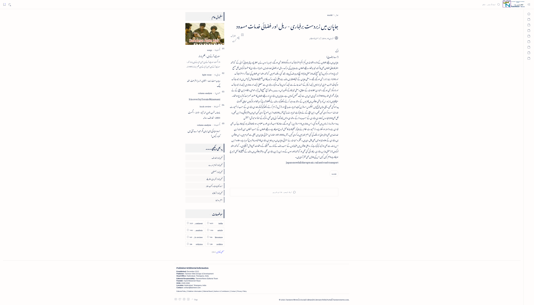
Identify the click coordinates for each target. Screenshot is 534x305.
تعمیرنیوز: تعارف (217, 157)
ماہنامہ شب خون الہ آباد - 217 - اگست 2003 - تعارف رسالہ (204, 114)
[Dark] (9, 4)
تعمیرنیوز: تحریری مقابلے (214, 178)
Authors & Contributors (221, 291)
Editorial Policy (181, 291)
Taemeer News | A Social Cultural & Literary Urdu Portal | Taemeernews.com (317, 299)
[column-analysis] (205, 93)
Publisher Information (194, 291)
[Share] (235, 38)
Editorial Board (208, 291)
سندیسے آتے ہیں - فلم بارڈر (209, 55)
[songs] (209, 50)
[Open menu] (528, 4)
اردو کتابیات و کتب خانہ (214, 185)
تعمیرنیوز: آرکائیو (217, 192)
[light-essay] (207, 74)
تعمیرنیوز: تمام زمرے (215, 164)
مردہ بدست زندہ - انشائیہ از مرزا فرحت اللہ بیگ (203, 82)
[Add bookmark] (242, 34)
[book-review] (205, 106)
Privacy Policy (242, 291)
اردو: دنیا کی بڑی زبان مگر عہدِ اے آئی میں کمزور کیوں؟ (204, 133)
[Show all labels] (218, 251)
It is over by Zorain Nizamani (204, 99)
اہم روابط (218, 199)
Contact (233, 291)
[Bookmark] (4, 4)
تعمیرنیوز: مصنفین (216, 171)
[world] (334, 173)
